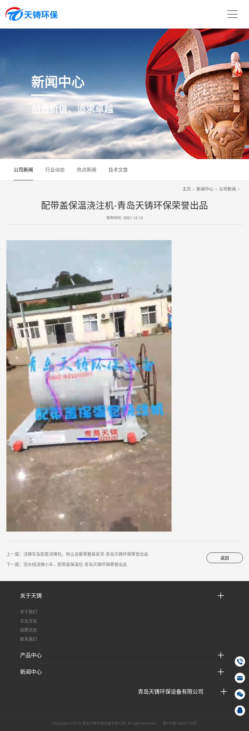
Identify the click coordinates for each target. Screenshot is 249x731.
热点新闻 (86, 169)
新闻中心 (204, 188)
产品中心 (31, 655)
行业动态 (55, 169)
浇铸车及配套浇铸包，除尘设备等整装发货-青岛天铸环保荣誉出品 (85, 554)
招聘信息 (28, 630)
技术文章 (118, 169)
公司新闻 (23, 169)
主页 (186, 188)
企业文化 (28, 620)
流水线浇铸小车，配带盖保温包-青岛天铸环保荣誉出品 (75, 564)
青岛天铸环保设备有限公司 (170, 691)
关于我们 (28, 611)
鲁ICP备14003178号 (180, 723)
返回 (224, 558)
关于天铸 (31, 595)
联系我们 (28, 639)
